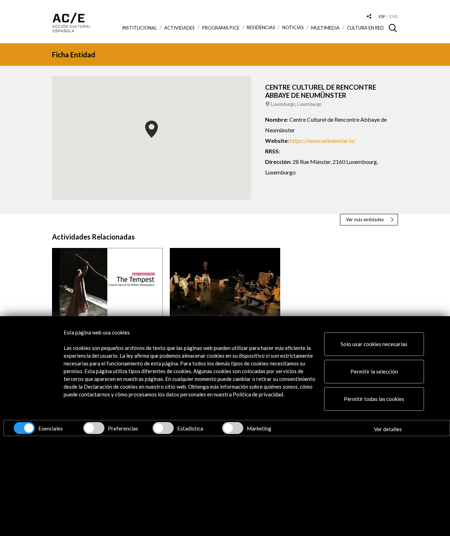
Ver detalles (388, 429)
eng (394, 16)
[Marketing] (232, 428)
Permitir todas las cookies (374, 399)
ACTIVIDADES (179, 27)
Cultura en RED (365, 27)
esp (382, 16)
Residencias (261, 27)
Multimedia (325, 27)
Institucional (139, 27)
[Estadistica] (163, 428)
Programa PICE (220, 27)
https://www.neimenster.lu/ (322, 140)
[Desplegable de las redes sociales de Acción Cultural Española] (369, 16)
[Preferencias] (93, 428)
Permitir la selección (374, 371)
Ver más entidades (365, 219)
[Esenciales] (24, 428)
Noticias (293, 27)
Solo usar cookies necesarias (374, 344)
